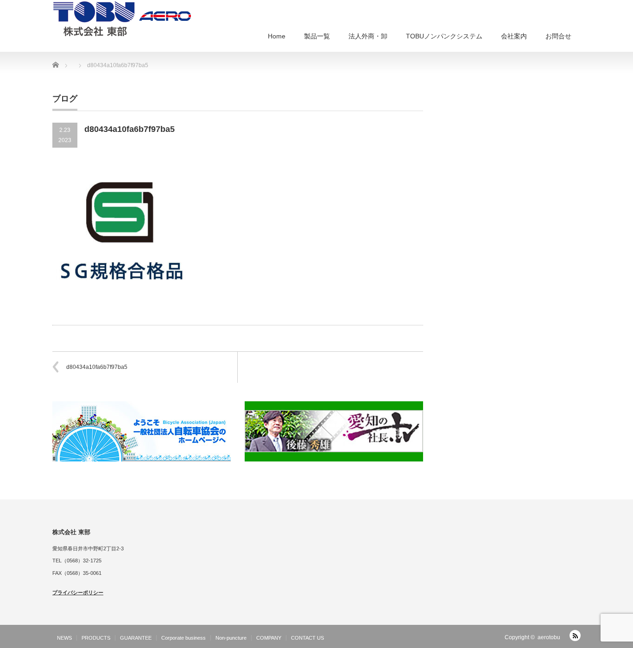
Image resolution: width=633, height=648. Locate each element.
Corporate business (183, 638)
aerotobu (549, 637)
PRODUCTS (96, 638)
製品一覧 (317, 36)
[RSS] (575, 635)
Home (276, 36)
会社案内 (514, 36)
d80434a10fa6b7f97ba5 (96, 367)
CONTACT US (307, 638)
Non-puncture (231, 638)
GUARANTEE (136, 638)
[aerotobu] (121, 18)
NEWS (64, 638)
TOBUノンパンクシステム (444, 36)
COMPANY (268, 638)
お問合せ (558, 36)
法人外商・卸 (367, 36)
